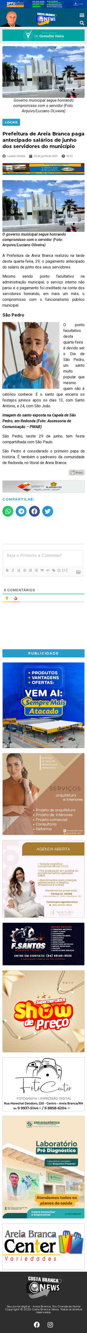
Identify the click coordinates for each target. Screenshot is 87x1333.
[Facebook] (37, 1325)
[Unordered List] (36, 570)
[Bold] (7, 570)
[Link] (53, 570)
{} (59, 570)
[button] (82, 15)
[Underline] (19, 570)
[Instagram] (50, 1325)
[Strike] (24, 570)
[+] (65, 570)
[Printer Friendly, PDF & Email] (77, 472)
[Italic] (13, 570)
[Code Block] (48, 570)
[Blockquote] (42, 570)
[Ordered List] (30, 570)
